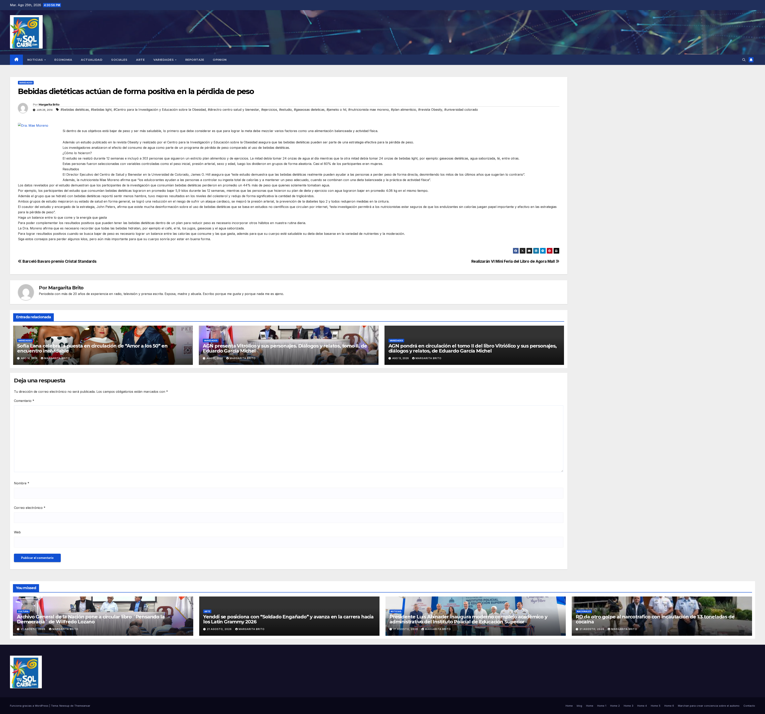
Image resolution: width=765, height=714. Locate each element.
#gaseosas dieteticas (309, 110)
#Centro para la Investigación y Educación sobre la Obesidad (160, 110)
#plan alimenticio (403, 110)
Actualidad (91, 60)
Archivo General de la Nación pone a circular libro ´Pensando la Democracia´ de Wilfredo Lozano (90, 619)
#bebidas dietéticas (75, 110)
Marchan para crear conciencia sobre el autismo (709, 705)
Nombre (21, 483)
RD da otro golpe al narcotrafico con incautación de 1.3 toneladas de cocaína (655, 619)
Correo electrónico (29, 508)
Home (569, 705)
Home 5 (655, 705)
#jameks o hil (336, 110)
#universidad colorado (461, 110)
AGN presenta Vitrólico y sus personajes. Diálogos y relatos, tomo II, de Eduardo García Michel (285, 348)
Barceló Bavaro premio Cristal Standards (59, 261)
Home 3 (628, 705)
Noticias (35, 60)
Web (17, 532)
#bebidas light (101, 110)
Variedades (164, 60)
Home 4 (642, 705)
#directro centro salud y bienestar (233, 110)
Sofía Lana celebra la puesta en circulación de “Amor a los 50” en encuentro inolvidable (92, 348)
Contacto (749, 705)
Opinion (220, 60)
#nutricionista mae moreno (368, 110)
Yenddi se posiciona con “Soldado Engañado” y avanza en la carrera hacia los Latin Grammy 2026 (288, 619)
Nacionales (584, 611)
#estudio (285, 110)
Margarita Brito (49, 104)
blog (579, 705)
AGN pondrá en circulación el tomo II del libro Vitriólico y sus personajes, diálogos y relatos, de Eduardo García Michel (472, 348)
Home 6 (669, 705)
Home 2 (615, 705)
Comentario (24, 401)
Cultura (23, 611)
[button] (743, 60)
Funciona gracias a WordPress (29, 705)
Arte (140, 60)
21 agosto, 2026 (33, 629)
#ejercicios (269, 110)
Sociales (119, 60)
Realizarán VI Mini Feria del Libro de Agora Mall (513, 261)
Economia (63, 60)
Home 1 (601, 705)
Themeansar (82, 705)
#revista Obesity (430, 110)
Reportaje (194, 60)
